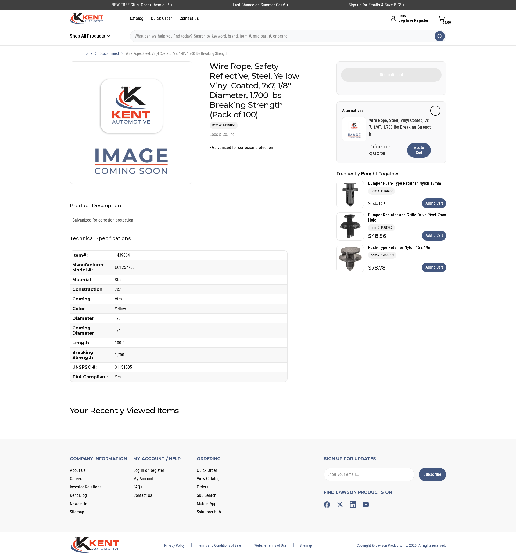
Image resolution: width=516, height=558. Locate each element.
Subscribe (432, 474)
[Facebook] (327, 504)
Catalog (137, 18)
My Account (143, 478)
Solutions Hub (209, 511)
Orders (202, 487)
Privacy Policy (174, 545)
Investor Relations (85, 487)
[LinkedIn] (353, 504)
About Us (77, 470)
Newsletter (79, 503)
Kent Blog (78, 495)
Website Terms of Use (270, 545)
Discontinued (109, 53)
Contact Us (189, 18)
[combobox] (288, 36)
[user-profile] (393, 18)
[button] (435, 111)
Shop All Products (88, 35)
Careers (76, 478)
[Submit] (440, 36)
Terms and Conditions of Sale (219, 545)
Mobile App (206, 503)
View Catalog (208, 478)
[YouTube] (366, 504)
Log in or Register (148, 470)
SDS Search (206, 495)
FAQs (137, 487)
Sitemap (77, 511)
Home (87, 53)
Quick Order (161, 18)
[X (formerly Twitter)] (340, 504)
